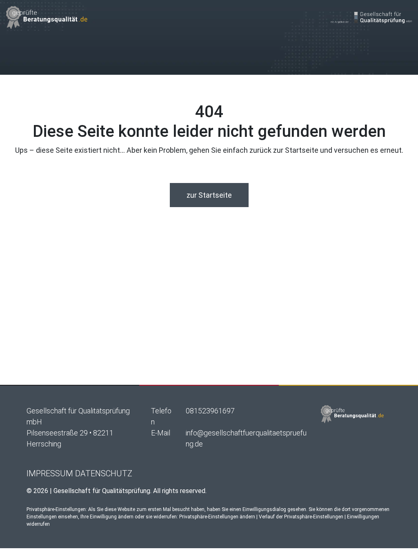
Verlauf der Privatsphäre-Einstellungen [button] (301, 517)
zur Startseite (209, 195)
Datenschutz (103, 473)
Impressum (50, 473)
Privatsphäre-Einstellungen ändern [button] (217, 517)
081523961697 (210, 410)
